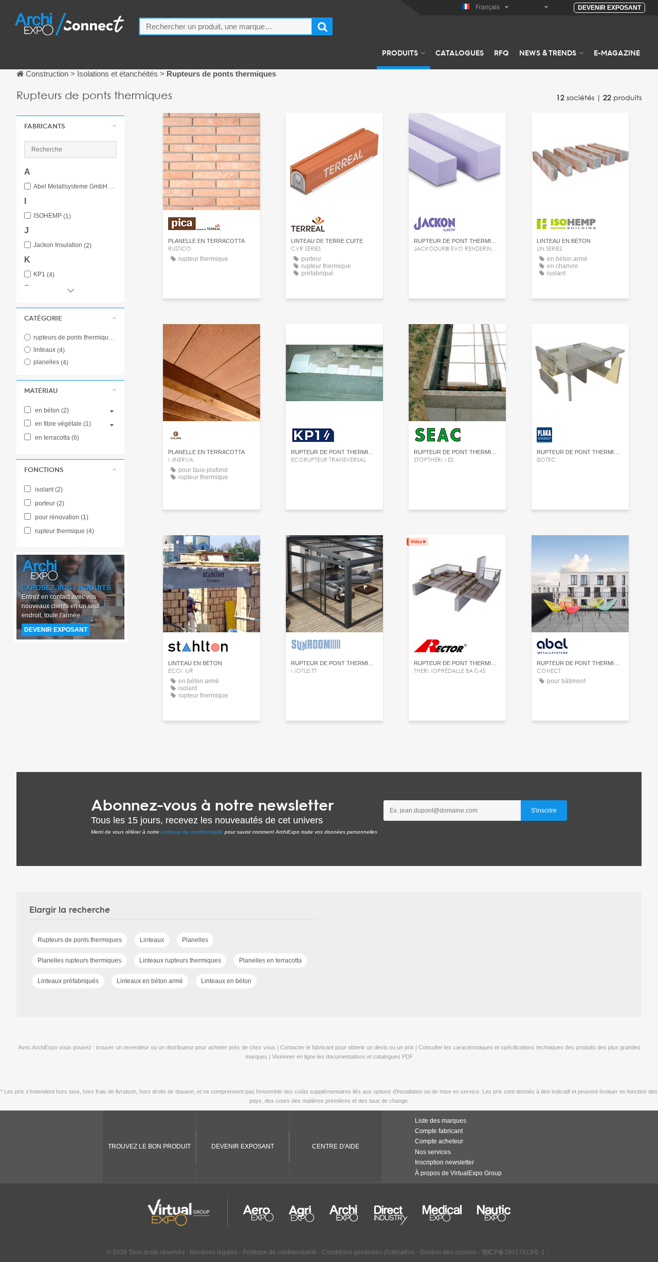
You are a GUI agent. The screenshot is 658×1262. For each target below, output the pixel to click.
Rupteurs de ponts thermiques (80, 940)
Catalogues (459, 52)
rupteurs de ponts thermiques (80, 337)
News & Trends (547, 52)
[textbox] (226, 26)
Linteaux (152, 940)
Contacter (211, 130)
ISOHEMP (52, 216)
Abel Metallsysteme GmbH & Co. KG (75, 187)
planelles (50, 362)
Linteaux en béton (226, 981)
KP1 (43, 274)
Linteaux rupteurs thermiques (180, 960)
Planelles (195, 940)
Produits (400, 52)
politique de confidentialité (192, 832)
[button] (70, 125)
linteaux (49, 349)
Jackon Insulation (62, 245)
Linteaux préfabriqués (68, 981)
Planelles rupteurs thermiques (79, 960)
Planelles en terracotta (270, 960)
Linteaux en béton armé (150, 981)
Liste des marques (440, 1120)
